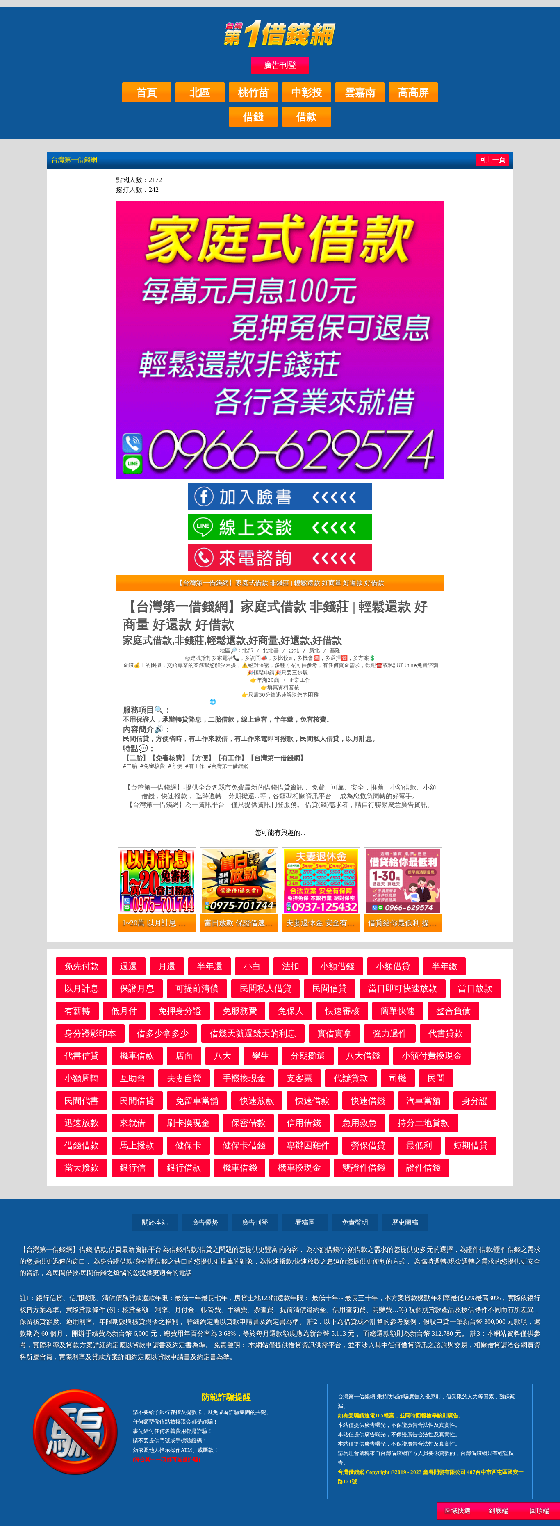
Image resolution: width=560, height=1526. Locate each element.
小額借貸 (393, 966)
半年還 (210, 966)
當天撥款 (81, 1167)
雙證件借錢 (363, 1167)
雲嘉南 (360, 92)
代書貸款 (445, 1033)
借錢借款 (81, 1145)
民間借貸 (137, 1100)
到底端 (498, 1510)
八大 (222, 1055)
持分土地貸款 (423, 1122)
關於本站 (155, 1222)
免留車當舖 (197, 1100)
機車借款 (137, 1055)
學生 (260, 1055)
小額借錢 (337, 966)
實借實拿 (334, 1033)
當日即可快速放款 (402, 988)
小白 (252, 966)
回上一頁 (492, 159)
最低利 (419, 1145)
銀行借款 (184, 1167)
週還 (128, 966)
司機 (397, 1078)
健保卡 (188, 1145)
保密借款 (248, 1122)
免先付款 (81, 966)
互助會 (133, 1078)
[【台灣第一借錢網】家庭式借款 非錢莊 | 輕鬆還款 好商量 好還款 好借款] (280, 496)
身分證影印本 (90, 1033)
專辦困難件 (308, 1145)
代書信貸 (81, 1055)
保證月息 (137, 988)
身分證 (475, 1100)
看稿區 (305, 1222)
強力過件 (390, 1033)
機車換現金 (299, 1167)
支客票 (299, 1078)
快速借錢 (368, 1100)
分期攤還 (308, 1055)
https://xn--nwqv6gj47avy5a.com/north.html (283, 702)
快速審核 (342, 1011)
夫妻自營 (184, 1078)
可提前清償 (197, 988)
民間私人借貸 (265, 988)
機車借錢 (240, 1167)
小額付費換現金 (432, 1055)
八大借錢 (363, 1055)
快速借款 (312, 1100)
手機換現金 (244, 1078)
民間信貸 (329, 988)
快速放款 (257, 1100)
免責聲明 (355, 1222)
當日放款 (475, 988)
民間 (436, 1078)
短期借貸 (470, 1145)
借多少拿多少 (163, 1033)
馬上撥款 (137, 1145)
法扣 (290, 966)
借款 (306, 116)
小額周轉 (81, 1078)
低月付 (124, 1011)
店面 (184, 1055)
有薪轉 (77, 1011)
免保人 (291, 1011)
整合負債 (453, 1011)
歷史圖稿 (405, 1222)
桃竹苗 (253, 92)
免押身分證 (179, 1011)
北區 (200, 92)
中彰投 (306, 92)
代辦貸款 (351, 1078)
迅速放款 (81, 1122)
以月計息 (81, 988)
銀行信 (133, 1167)
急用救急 (359, 1122)
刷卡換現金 (188, 1122)
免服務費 (240, 1011)
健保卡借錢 (244, 1145)
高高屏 (413, 92)
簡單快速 (397, 1011)
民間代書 (81, 1100)
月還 (166, 966)
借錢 (253, 116)
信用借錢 (304, 1122)
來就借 (133, 1122)
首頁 (147, 92)
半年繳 (445, 966)
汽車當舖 (423, 1100)
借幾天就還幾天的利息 (253, 1033)
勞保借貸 (368, 1145)
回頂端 (539, 1510)
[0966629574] (280, 557)
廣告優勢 (205, 1222)
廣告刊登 (280, 65)
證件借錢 (423, 1167)
